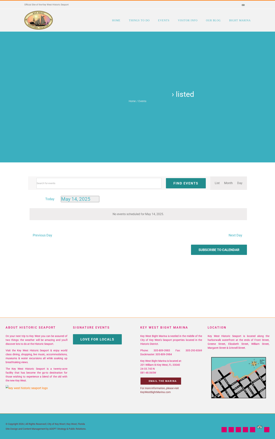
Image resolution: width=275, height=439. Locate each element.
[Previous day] (30, 199)
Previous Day (42, 235)
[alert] (138, 214)
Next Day (235, 235)
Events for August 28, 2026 (125, 94)
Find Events (185, 183)
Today (49, 199)
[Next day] (36, 199)
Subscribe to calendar (218, 250)
